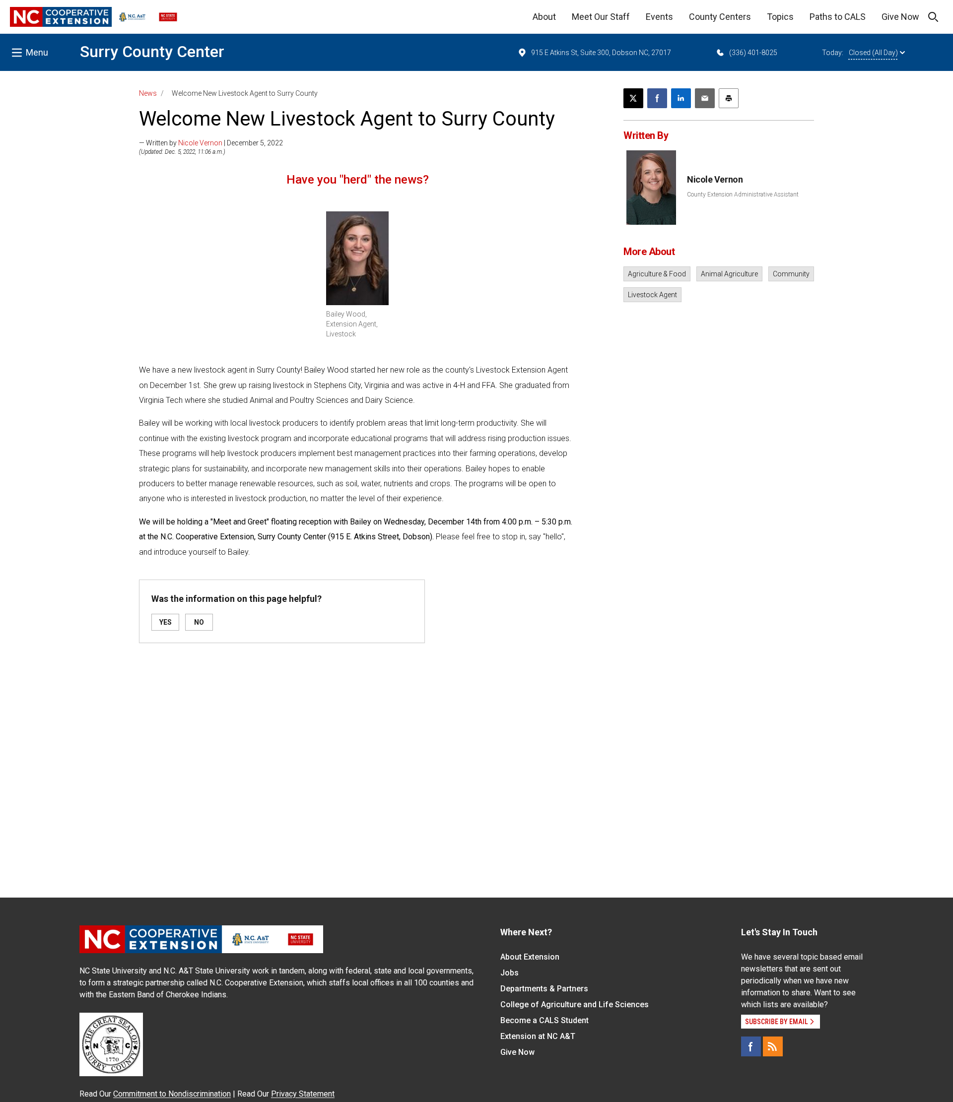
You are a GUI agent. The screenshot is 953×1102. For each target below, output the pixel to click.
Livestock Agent (652, 295)
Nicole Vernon (200, 143)
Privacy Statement (303, 1094)
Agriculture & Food (657, 274)
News (148, 93)
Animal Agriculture (729, 274)
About (544, 16)
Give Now (900, 16)
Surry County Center (152, 51)
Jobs (509, 972)
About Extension (529, 957)
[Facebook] (751, 1046)
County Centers (720, 16)
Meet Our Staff (601, 16)
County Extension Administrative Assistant (743, 194)
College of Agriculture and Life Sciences (574, 1004)
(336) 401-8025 (753, 53)
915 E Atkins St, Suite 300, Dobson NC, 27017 (601, 53)
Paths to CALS (838, 16)
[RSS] (773, 1046)
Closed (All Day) (873, 53)
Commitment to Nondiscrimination (172, 1094)
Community (791, 274)
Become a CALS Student (544, 1020)
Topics (780, 16)
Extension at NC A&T (537, 1036)
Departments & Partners (544, 988)
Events (659, 16)
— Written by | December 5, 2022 (211, 143)
